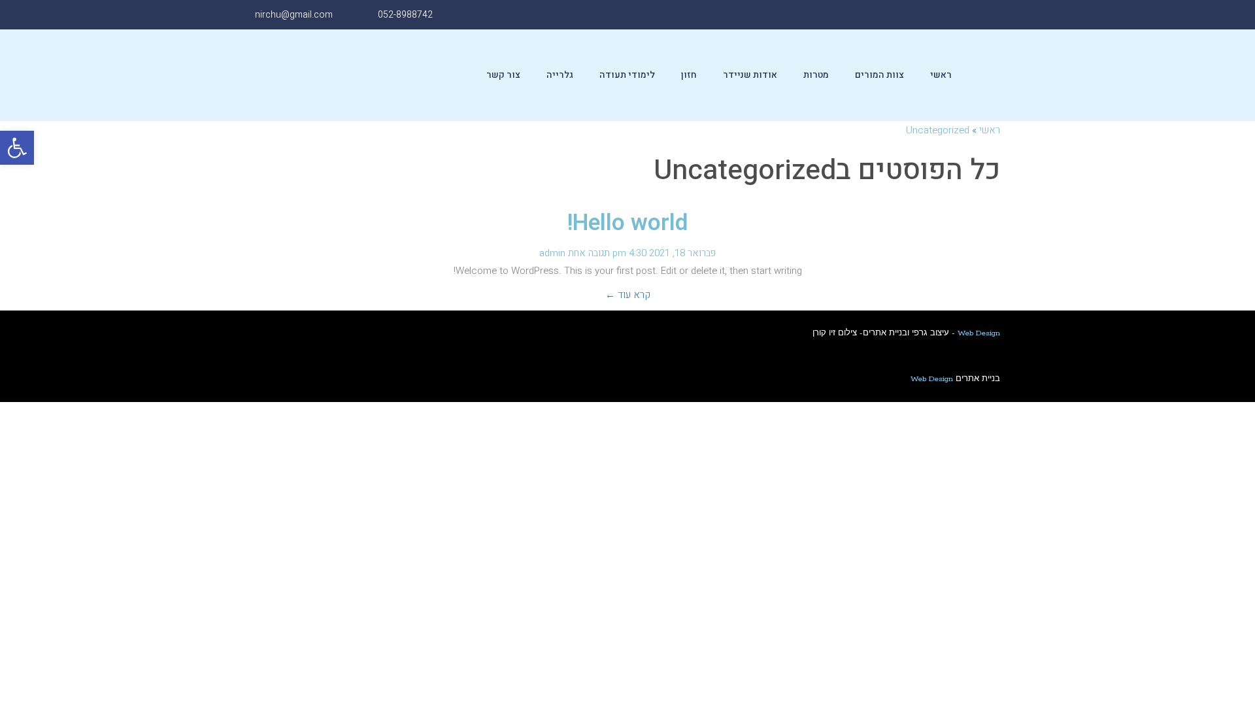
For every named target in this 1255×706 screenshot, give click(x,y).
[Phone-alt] (868, 14)
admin (552, 253)
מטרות (816, 75)
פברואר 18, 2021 (682, 253)
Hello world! (627, 223)
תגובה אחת (589, 253)
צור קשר (503, 75)
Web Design (979, 333)
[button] (17, 148)
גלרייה (559, 75)
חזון (689, 75)
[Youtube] (927, 14)
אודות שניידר (750, 75)
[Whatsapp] (897, 14)
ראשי (941, 75)
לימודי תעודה (627, 75)
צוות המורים (879, 75)
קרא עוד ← (627, 295)
